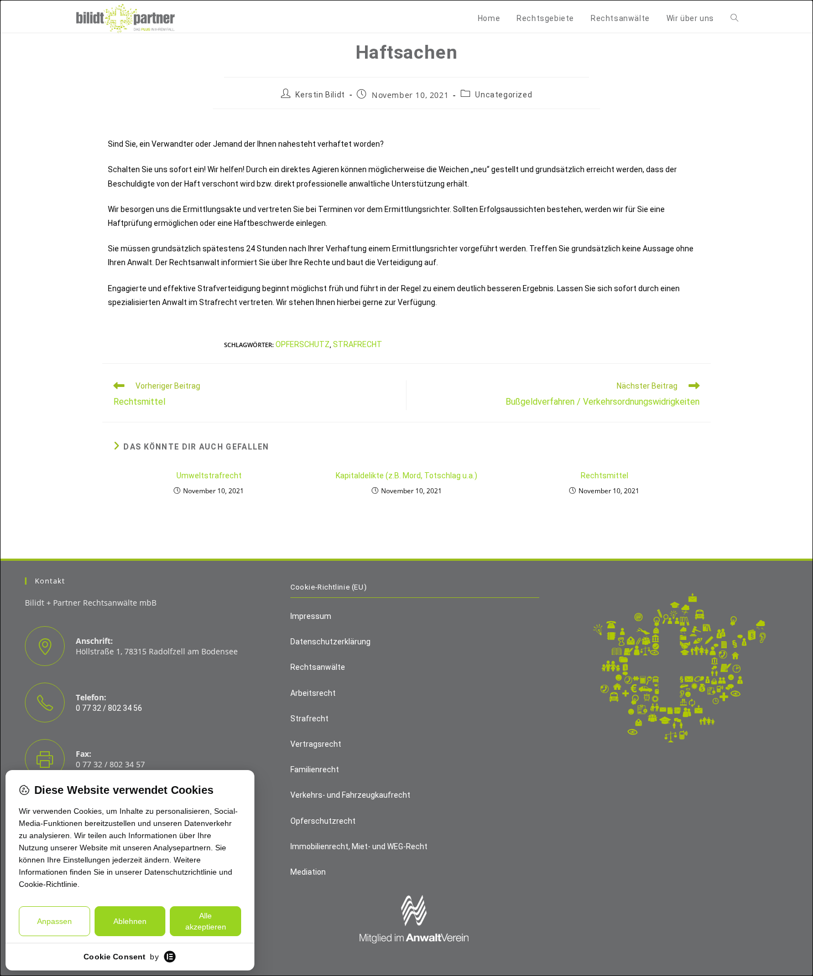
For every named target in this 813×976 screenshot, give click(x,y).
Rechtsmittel (604, 475)
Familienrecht (314, 769)
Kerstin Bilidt (320, 94)
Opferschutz (302, 344)
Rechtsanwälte (317, 667)
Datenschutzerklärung (330, 641)
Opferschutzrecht (323, 821)
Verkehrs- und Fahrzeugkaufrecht (350, 795)
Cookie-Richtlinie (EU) (328, 587)
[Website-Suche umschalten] (734, 18)
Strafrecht (357, 344)
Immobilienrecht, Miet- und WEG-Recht (359, 846)
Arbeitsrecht (313, 693)
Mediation (308, 871)
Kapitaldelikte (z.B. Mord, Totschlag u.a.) (406, 475)
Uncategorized (503, 94)
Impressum (310, 616)
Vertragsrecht (315, 744)
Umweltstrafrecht (209, 475)
